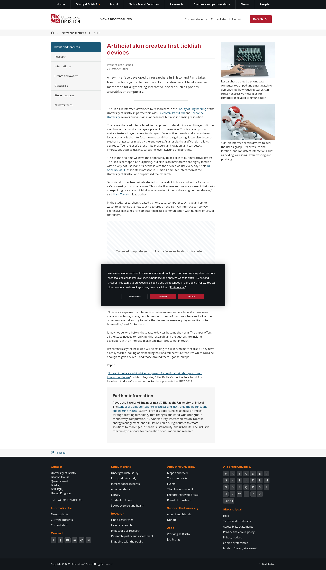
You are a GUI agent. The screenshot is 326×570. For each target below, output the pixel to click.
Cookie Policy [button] (196, 282)
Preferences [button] (177, 287)
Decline (163, 296)
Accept (191, 296)
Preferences (135, 296)
